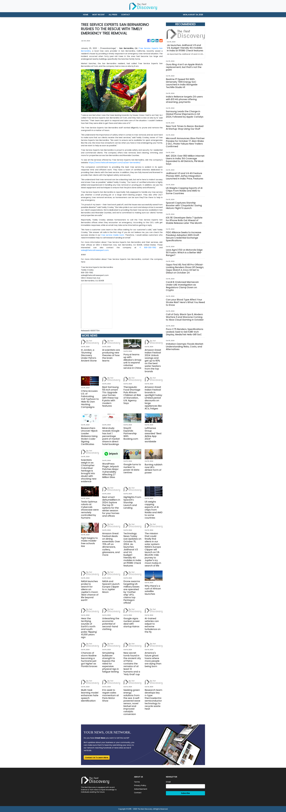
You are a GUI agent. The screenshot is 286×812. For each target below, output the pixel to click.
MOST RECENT (98, 14)
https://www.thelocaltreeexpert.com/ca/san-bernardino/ (115, 162)
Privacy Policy (140, 785)
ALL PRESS (113, 14)
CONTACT (125, 14)
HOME (85, 14)
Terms (137, 782)
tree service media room (112, 235)
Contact (137, 792)
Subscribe (185, 793)
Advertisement (140, 789)
